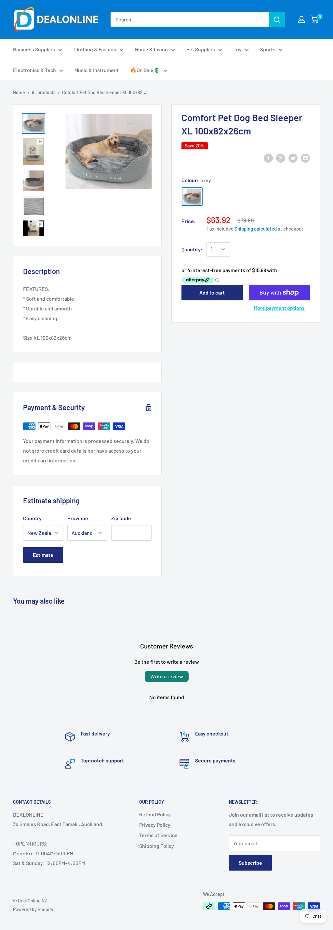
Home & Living (151, 49)
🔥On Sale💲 (145, 70)
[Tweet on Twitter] (293, 158)
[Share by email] (305, 158)
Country (32, 518)
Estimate (43, 555)
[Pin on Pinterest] (280, 158)
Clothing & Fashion (94, 49)
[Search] (277, 19)
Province (77, 518)
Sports (267, 49)
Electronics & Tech (34, 70)
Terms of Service (158, 835)
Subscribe (250, 863)
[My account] (301, 19)
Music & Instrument (96, 70)
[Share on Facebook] (268, 158)
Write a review (166, 676)
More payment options (279, 308)
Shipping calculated (255, 229)
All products (44, 92)
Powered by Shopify (33, 909)
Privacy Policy (154, 825)
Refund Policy (155, 814)
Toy (237, 49)
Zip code (121, 518)
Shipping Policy (156, 846)
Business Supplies (34, 49)
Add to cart (212, 292)
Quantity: (192, 249)
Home (19, 92)
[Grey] (192, 196)
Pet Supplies (200, 49)
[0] (315, 19)
